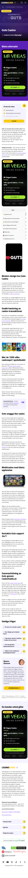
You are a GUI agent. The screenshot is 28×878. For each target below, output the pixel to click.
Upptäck (5, 827)
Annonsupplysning (6, 815)
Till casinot (14, 87)
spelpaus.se (15, 91)
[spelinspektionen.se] (4, 847)
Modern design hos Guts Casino (13, 113)
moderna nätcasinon (14, 294)
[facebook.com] (20, 862)
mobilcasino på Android (20, 519)
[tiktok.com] (16, 862)
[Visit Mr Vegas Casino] (14, 57)
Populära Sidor (7, 821)
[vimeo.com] (3, 862)
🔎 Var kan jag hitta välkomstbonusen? (8, 645)
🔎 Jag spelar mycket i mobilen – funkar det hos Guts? (12, 639)
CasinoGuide (3, 7)
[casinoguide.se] (8, 855)
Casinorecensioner (11, 7)
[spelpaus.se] (7, 851)
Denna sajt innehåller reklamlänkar (11, 812)
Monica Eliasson (10, 696)
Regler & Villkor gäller (20, 91)
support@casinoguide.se (8, 809)
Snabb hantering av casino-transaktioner (12, 117)
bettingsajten (13, 594)
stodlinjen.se (11, 91)
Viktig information (8, 833)
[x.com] (24, 862)
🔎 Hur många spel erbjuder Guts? (11, 633)
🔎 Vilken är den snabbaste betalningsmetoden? (11, 651)
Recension (6, 70)
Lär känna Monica (13, 688)
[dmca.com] (18, 847)
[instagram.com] (11, 862)
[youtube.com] (7, 862)
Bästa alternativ (10, 110)
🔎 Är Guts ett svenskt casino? (12, 627)
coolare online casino (15, 583)
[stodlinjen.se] (19, 851)
